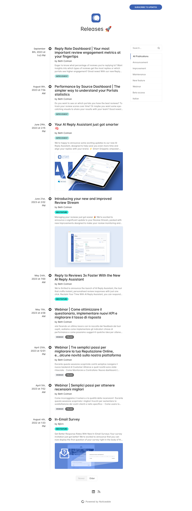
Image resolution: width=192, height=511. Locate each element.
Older (92, 478)
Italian (136, 98)
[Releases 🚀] (96, 18)
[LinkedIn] (95, 491)
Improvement (139, 68)
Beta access (139, 92)
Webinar (137, 86)
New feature (139, 80)
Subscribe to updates (146, 7)
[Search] (158, 48)
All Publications (140, 56)
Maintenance (139, 74)
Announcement (140, 62)
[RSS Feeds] (99, 491)
